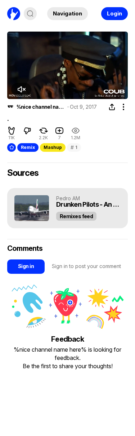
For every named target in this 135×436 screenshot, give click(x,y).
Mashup (53, 147)
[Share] (112, 107)
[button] (21, 89)
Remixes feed (76, 216)
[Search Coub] (30, 13)
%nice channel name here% (41, 106)
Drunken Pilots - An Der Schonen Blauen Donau (88, 204)
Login (114, 13)
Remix (28, 147)
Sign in (26, 266)
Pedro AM (68, 198)
